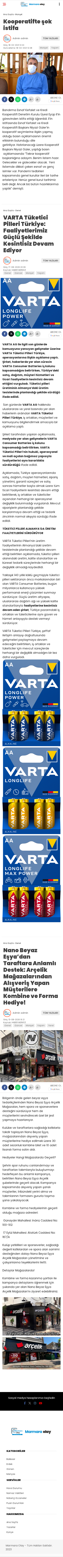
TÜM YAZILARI (50, 38)
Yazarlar (11, 1527)
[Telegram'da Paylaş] (24, 99)
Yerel (51, 1025)
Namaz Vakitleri (15, 1493)
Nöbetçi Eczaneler (16, 1498)
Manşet (44, 47)
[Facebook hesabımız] (25, 1403)
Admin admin (20, 38)
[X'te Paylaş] (11, 99)
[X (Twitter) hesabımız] (29, 1403)
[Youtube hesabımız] (40, 1403)
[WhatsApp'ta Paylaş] (18, 99)
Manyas (10, 1474)
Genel (7, 273)
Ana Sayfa (12, 1522)
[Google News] (54, 101)
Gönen (10, 1469)
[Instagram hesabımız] (35, 1403)
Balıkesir (10, 1459)
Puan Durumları (15, 1503)
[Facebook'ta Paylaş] (4, 99)
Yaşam (55, 47)
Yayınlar (10, 1508)
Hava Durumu (14, 1488)
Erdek (9, 1464)
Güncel (18, 273)
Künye (9, 1532)
